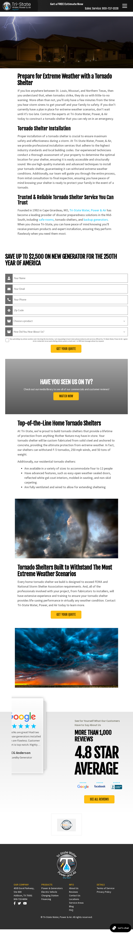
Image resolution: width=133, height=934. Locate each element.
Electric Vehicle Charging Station (50, 893)
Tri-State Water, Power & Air (87, 210)
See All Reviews (99, 799)
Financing (46, 899)
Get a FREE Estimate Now (66, 4)
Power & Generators (52, 888)
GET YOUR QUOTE (66, 614)
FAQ (71, 910)
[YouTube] (25, 903)
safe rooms (46, 220)
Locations (74, 899)
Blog (71, 906)
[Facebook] (15, 903)
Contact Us (74, 895)
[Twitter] (19, 903)
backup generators (96, 220)
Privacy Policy (104, 891)
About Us (73, 888)
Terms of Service (105, 888)
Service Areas (76, 902)
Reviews (73, 891)
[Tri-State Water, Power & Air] (17, 6)
